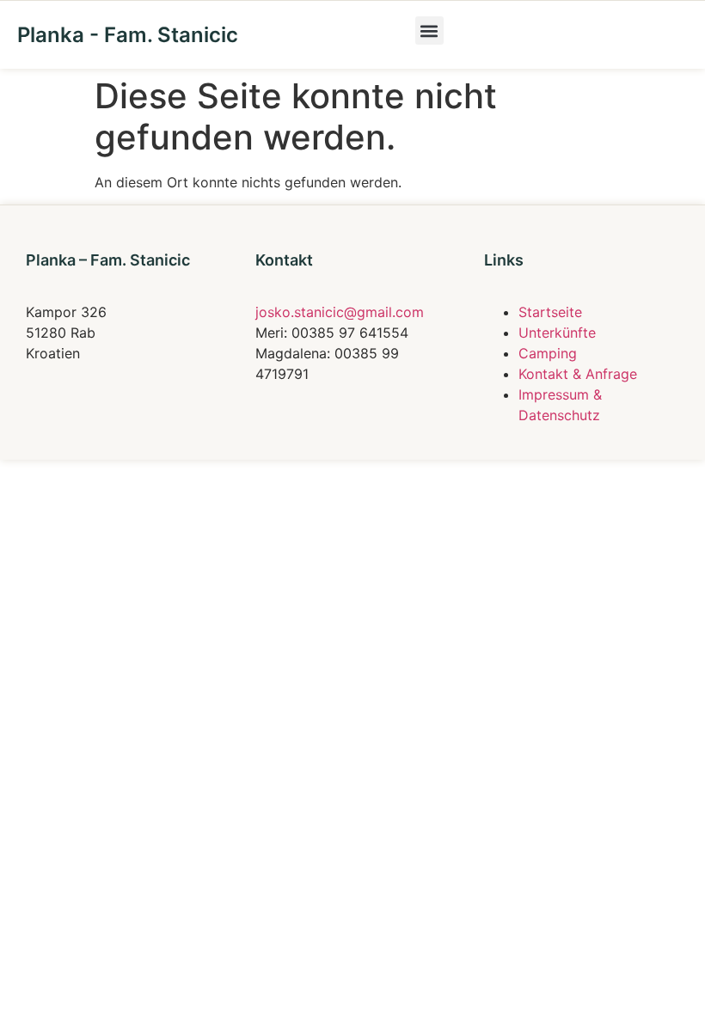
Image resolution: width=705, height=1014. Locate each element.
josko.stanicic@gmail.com (339, 312)
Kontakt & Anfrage (577, 373)
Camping (547, 353)
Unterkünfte (557, 332)
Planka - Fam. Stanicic (127, 34)
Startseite (550, 312)
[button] (429, 30)
